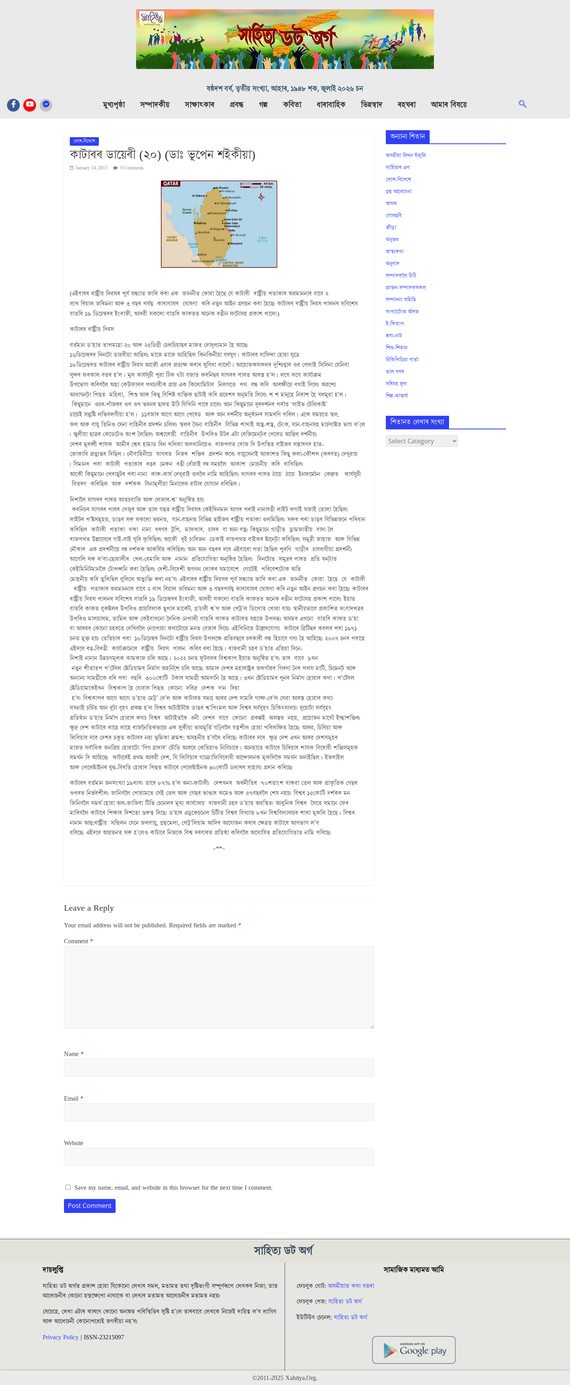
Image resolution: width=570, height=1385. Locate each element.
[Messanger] (46, 105)
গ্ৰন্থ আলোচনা (399, 192)
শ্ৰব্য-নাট (394, 336)
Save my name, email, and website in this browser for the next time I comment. (173, 1187)
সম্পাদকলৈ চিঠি (401, 276)
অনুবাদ (392, 264)
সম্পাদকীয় (154, 105)
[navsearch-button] (526, 105)
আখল (391, 204)
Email (73, 1098)
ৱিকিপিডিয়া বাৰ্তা (402, 360)
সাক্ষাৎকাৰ (199, 105)
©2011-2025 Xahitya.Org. (285, 1378)
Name (74, 1054)
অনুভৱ (392, 240)
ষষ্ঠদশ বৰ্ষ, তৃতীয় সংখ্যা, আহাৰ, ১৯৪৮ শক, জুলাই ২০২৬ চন (285, 89)
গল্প (263, 105)
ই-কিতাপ (395, 324)
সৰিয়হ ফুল (396, 384)
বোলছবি (394, 216)
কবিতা (292, 105)
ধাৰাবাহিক (331, 105)
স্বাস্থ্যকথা (395, 252)
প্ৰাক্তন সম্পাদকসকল (406, 288)
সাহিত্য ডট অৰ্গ (345, 1301)
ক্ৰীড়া (391, 228)
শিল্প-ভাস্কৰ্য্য (397, 396)
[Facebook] (13, 105)
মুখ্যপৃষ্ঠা (114, 105)
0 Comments (131, 168)
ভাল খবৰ (395, 372)
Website (73, 1143)
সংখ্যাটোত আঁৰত (402, 312)
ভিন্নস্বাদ (371, 105)
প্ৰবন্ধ (237, 105)
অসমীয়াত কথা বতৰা (352, 1286)
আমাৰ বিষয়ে (449, 105)
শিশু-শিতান (397, 348)
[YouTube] (29, 105)
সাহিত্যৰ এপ (398, 168)
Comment (78, 941)
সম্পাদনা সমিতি (401, 300)
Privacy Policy (61, 1337)
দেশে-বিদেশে (84, 141)
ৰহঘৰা (407, 105)
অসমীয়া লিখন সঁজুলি (406, 156)
